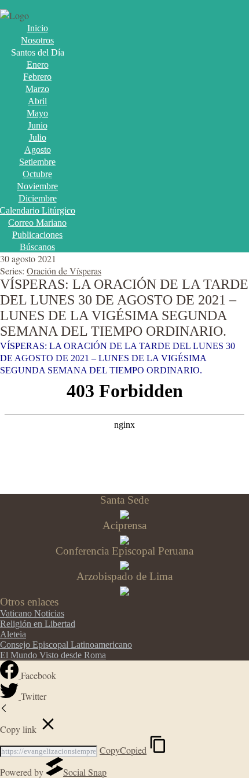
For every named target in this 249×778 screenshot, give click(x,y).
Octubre (37, 174)
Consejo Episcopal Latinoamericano (66, 644)
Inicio (37, 28)
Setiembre (37, 162)
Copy (123, 750)
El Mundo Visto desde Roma (53, 655)
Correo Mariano (37, 222)
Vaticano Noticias (32, 613)
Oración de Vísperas (64, 271)
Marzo (37, 89)
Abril (37, 101)
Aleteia (13, 634)
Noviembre (37, 186)
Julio (37, 137)
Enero (38, 64)
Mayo (37, 113)
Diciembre (38, 198)
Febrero (37, 77)
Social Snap (85, 772)
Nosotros (37, 40)
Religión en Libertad (37, 624)
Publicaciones (37, 235)
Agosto (37, 150)
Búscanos (37, 247)
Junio (37, 125)
